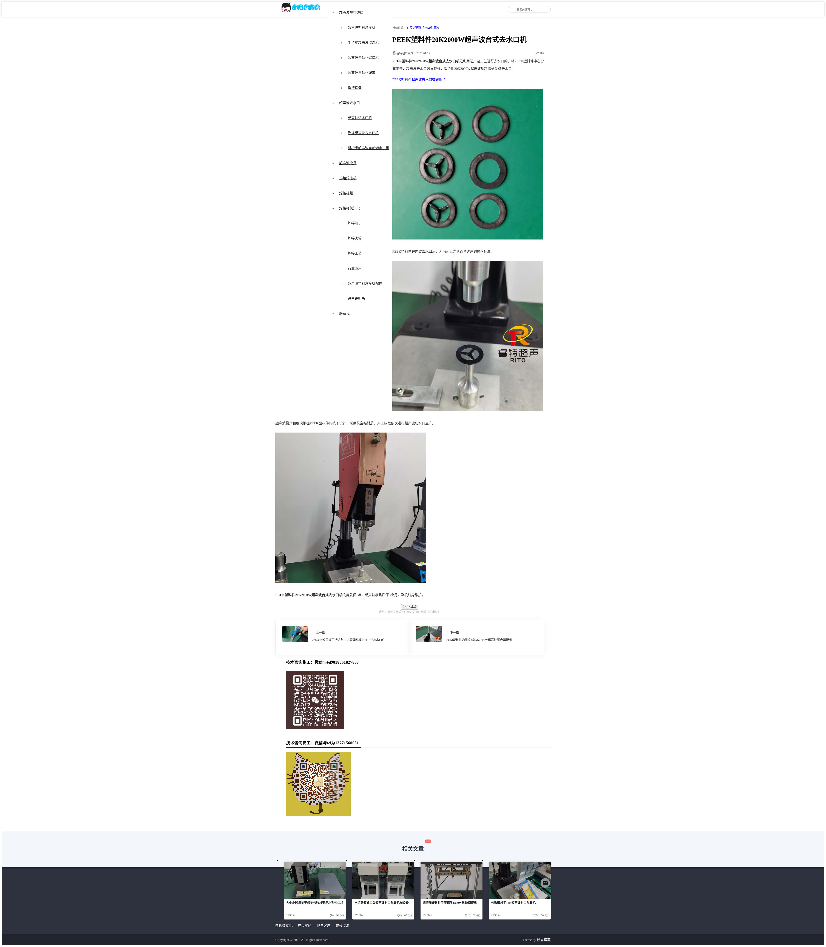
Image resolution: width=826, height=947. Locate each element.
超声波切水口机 (360, 118)
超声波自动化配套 (361, 73)
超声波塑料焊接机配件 (365, 283)
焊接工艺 (355, 253)
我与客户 (323, 925)
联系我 (344, 313)
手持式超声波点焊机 (363, 43)
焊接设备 (355, 88)
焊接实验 (355, 238)
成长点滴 (342, 925)
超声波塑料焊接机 (361, 27)
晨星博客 (544, 940)
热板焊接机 (284, 925)
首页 (410, 27)
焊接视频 (346, 193)
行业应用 (355, 268)
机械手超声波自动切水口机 (368, 148)
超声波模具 (347, 163)
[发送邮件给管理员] (545, 886)
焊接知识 (355, 223)
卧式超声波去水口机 (363, 133)
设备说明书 (356, 298)
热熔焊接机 (347, 178)
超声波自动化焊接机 (363, 58)
